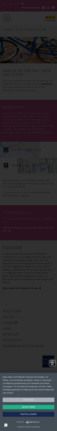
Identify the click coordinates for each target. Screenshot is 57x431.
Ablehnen (28, 399)
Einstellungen (28, 414)
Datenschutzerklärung (33, 427)
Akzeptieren (28, 407)
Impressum (20, 427)
